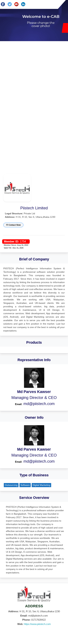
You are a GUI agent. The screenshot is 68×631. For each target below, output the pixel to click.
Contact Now (14, 225)
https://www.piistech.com (37, 624)
